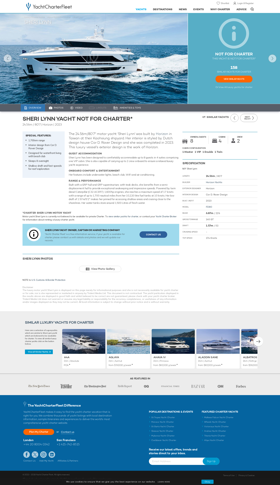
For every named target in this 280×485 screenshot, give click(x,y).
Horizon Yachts (214, 182)
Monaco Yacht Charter (162, 422)
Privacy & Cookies (247, 475)
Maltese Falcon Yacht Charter (218, 417)
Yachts (141, 9)
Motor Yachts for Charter (58, 17)
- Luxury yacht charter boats (59, 6)
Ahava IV (159, 357)
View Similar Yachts (234, 79)
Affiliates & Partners (68, 460)
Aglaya (114, 357)
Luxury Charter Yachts (34, 17)
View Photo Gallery (103, 269)
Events (198, 9)
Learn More (164, 482)
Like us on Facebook (26, 454)
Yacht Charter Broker (166, 216)
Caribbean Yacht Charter (163, 440)
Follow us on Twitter (35, 454)
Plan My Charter (38, 431)
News (183, 9)
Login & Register (245, 3)
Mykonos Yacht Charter (163, 435)
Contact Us (153, 234)
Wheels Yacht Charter (215, 422)
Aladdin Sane (208, 357)
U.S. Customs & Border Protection (48, 279)
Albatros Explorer (257, 357)
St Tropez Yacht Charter (163, 417)
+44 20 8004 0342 (36, 444)
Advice (241, 9)
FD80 (209, 206)
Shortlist (225, 3)
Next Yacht (272, 58)
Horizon (162, 134)
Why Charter (220, 9)
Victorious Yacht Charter (216, 426)
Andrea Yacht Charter (215, 431)
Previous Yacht (8, 58)
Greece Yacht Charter (162, 431)
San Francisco (66, 440)
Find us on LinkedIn (52, 454)
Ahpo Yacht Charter (214, 440)
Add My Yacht (46, 460)
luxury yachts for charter (239, 87)
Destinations (163, 9)
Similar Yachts (218, 117)
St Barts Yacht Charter (162, 426)
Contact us (67, 432)
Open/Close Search (252, 9)
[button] (258, 341)
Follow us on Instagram (43, 454)
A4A (67, 357)
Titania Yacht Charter (214, 435)
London (28, 440)
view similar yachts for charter (123, 216)
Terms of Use (228, 475)
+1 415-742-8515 (68, 444)
